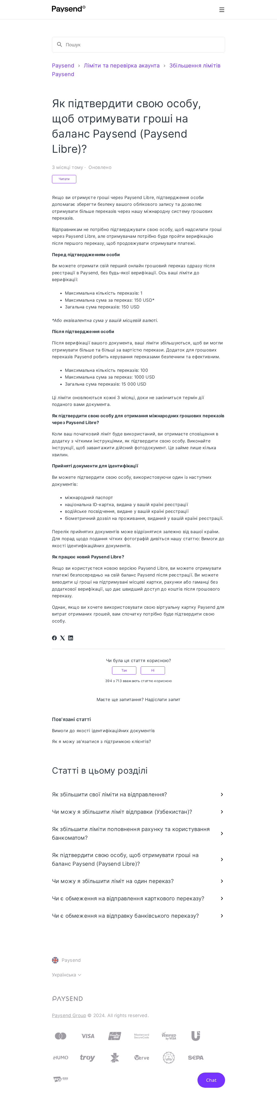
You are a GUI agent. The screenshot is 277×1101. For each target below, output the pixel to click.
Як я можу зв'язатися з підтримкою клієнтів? (101, 741)
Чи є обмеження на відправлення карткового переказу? (128, 898)
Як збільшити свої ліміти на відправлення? (109, 794)
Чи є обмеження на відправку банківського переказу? (125, 916)
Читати (64, 179)
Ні (152, 670)
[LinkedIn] (70, 638)
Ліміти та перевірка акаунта (121, 65)
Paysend (63, 65)
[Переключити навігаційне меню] (221, 9)
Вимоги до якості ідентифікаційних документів (103, 730)
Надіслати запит (162, 699)
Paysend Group (69, 1015)
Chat (211, 1080)
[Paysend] (68, 10)
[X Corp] (62, 638)
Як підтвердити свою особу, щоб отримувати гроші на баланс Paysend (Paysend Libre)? (125, 859)
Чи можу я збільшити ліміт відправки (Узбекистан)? (122, 812)
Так (124, 670)
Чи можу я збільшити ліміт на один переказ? (113, 881)
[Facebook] (54, 638)
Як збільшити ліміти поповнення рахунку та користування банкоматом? (131, 833)
